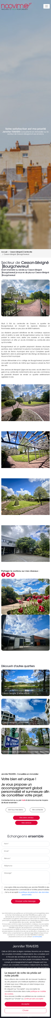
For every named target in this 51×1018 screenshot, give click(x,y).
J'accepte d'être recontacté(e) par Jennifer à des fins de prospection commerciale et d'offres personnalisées (26, 889)
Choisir (25, 1011)
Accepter (25, 1004)
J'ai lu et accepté (27, 894)
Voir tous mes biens (15, 810)
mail (23, 800)
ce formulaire (37, 936)
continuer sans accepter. (34, 999)
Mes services (26, 823)
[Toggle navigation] (46, 6)
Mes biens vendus (26, 818)
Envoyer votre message (25, 901)
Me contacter (37, 810)
